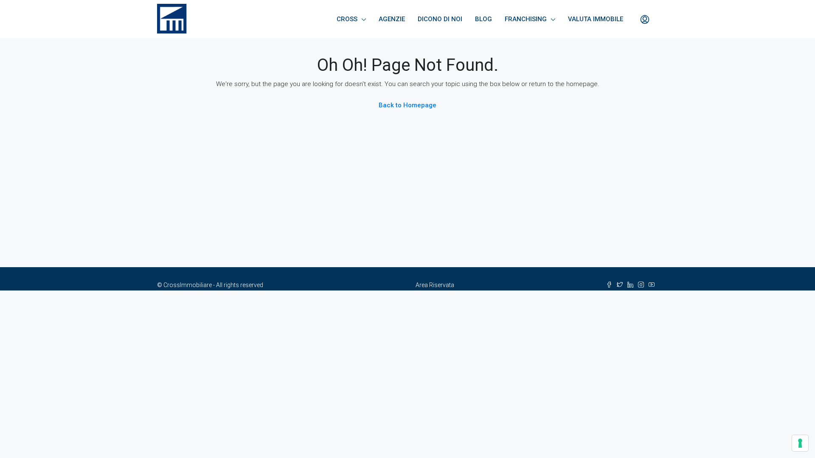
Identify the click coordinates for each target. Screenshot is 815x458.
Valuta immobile (595, 19)
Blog (483, 19)
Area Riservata (435, 285)
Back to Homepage (407, 105)
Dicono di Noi (440, 19)
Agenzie (392, 19)
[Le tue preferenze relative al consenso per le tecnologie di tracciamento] (800, 443)
